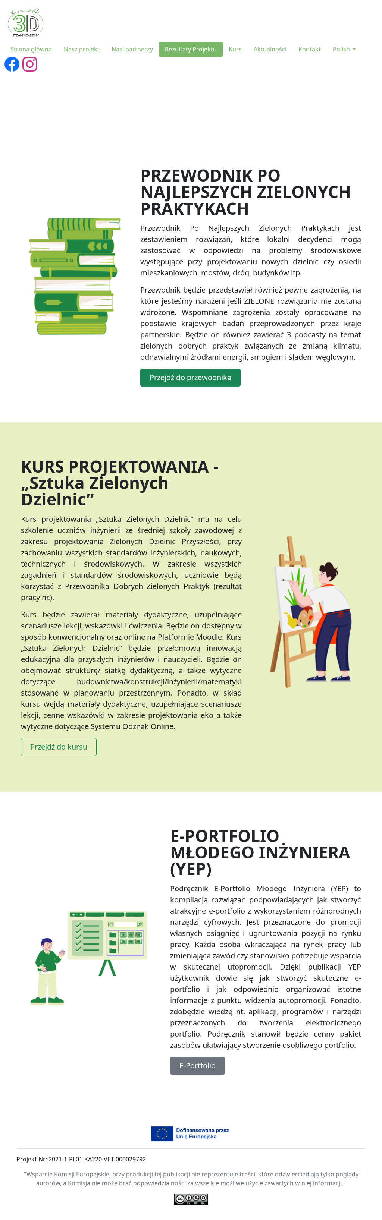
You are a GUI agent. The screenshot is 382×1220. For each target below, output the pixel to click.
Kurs (235, 49)
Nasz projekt (82, 49)
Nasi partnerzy (132, 49)
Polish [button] (342, 49)
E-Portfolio (197, 1065)
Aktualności (270, 49)
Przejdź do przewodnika (190, 377)
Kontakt (309, 49)
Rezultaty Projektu (191, 49)
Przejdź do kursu (58, 747)
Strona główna (31, 49)
